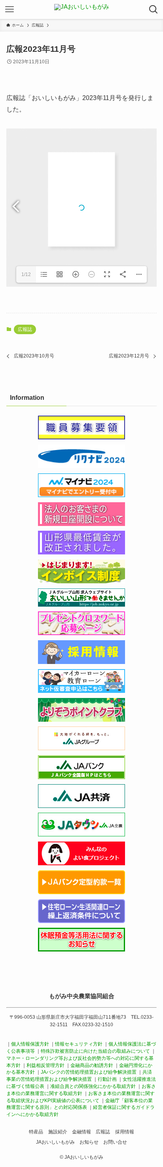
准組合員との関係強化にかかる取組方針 (93, 1086)
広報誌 (25, 329)
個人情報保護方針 (30, 1044)
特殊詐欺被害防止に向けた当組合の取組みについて (95, 1051)
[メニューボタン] (9, 9)
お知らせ (89, 1142)
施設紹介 (57, 1132)
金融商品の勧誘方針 (91, 1065)
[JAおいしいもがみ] (81, 9)
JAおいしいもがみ (55, 1142)
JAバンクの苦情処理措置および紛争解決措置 (88, 1072)
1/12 (26, 274)
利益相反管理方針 (46, 1065)
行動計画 (107, 1079)
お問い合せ (115, 1142)
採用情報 (124, 1132)
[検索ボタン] (153, 9)
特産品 (36, 1132)
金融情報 (81, 1132)
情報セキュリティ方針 (79, 1044)
